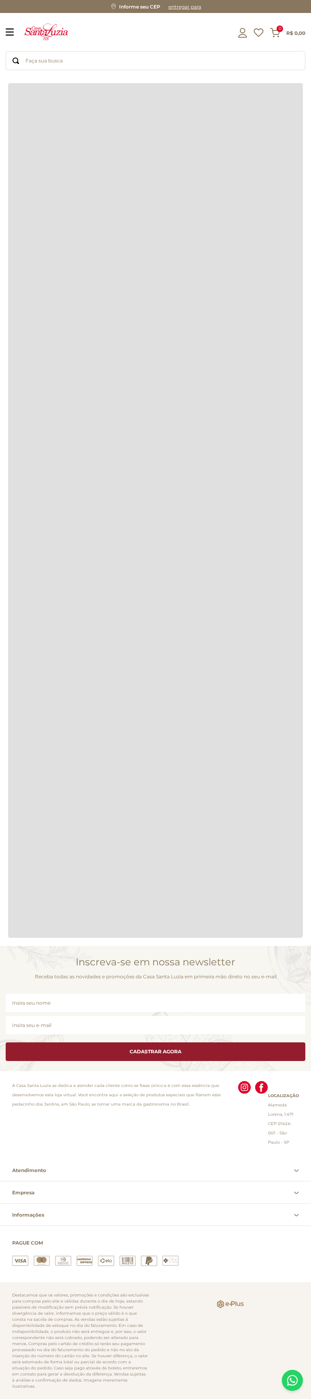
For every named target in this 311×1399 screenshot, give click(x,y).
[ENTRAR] (243, 32)
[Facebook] (261, 1114)
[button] (155, 6)
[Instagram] (244, 1114)
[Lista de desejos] (258, 35)
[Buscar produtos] (16, 60)
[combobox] (155, 60)
